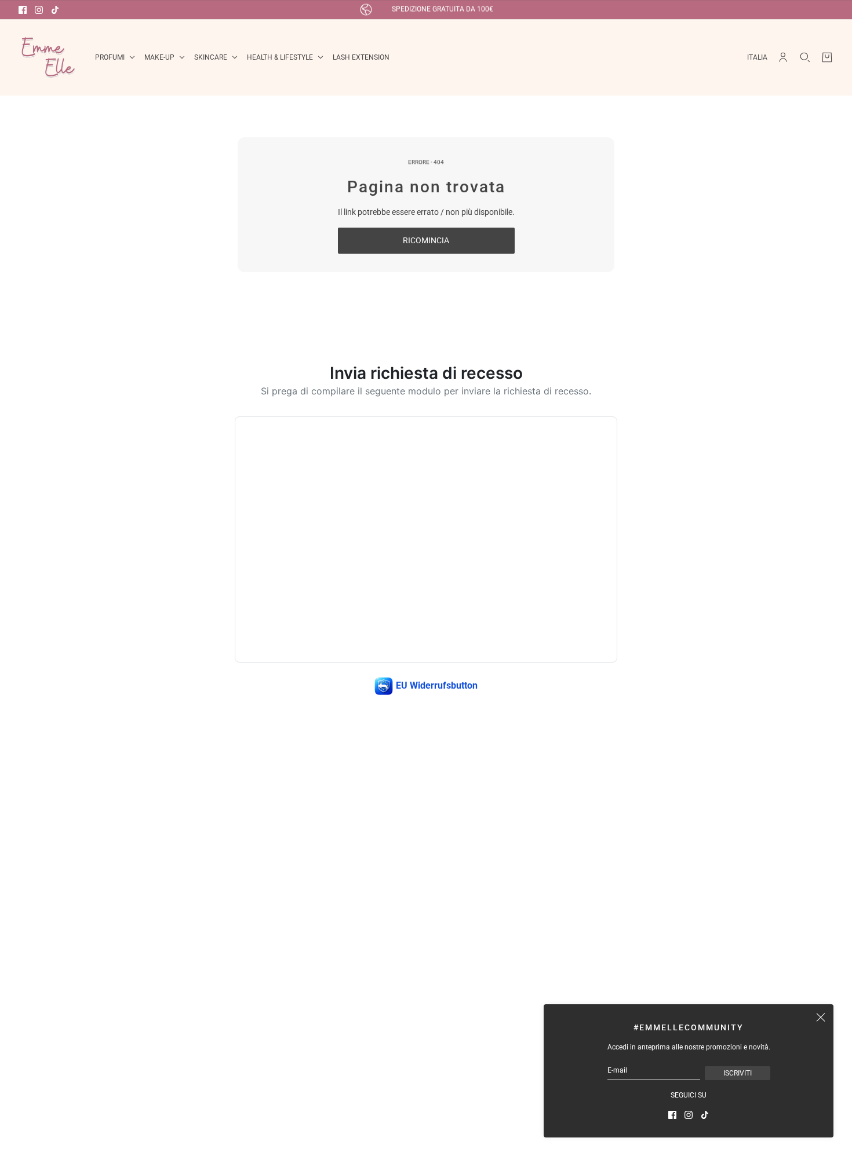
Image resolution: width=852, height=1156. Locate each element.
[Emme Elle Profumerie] (48, 57)
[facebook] (22, 9)
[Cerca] (805, 57)
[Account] (783, 57)
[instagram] (38, 9)
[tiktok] (55, 9)
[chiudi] (820, 1017)
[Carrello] (827, 57)
